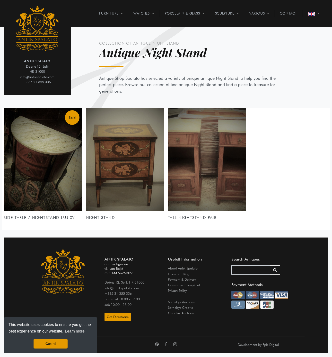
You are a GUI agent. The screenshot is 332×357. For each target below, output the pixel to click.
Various (257, 13)
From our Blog (178, 274)
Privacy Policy (177, 290)
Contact (288, 13)
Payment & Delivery (182, 279)
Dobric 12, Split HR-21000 (37, 66)
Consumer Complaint (184, 285)
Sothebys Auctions (181, 302)
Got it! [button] (50, 344)
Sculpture (224, 13)
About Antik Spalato (183, 268)
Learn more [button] (75, 331)
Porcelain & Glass (182, 13)
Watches (141, 13)
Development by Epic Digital (258, 345)
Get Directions (118, 317)
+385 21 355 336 (37, 82)
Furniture (108, 13)
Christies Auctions (181, 313)
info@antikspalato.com (37, 77)
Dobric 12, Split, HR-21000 (124, 282)
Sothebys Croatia (180, 307)
